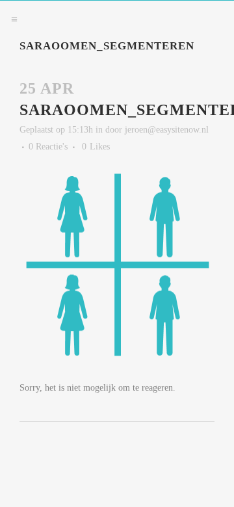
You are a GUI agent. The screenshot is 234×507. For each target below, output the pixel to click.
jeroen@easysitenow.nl (167, 130)
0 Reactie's (48, 146)
